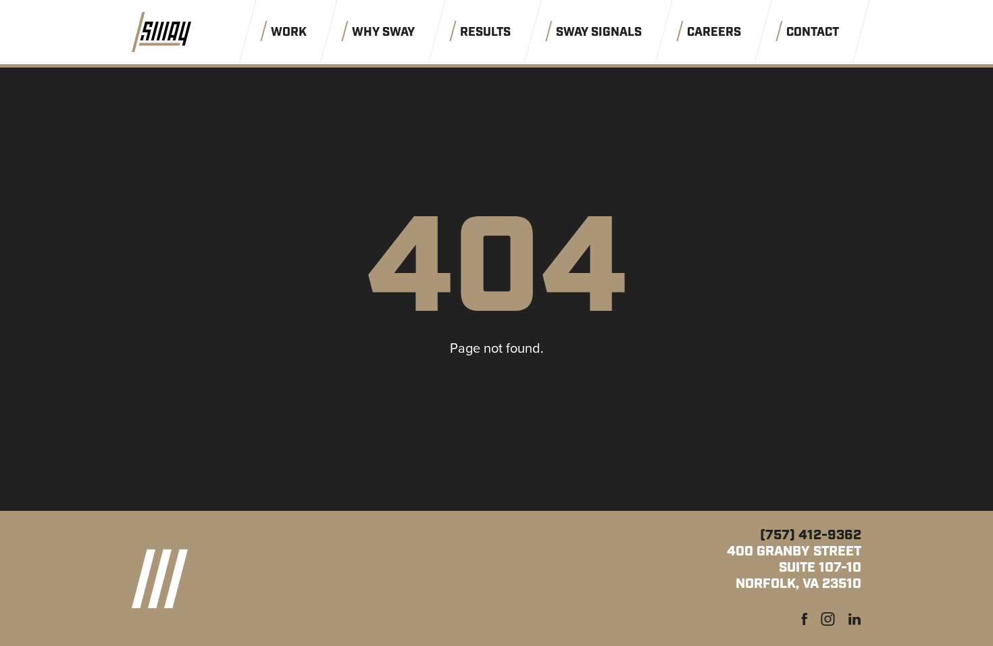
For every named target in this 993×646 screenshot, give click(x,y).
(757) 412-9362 (810, 535)
